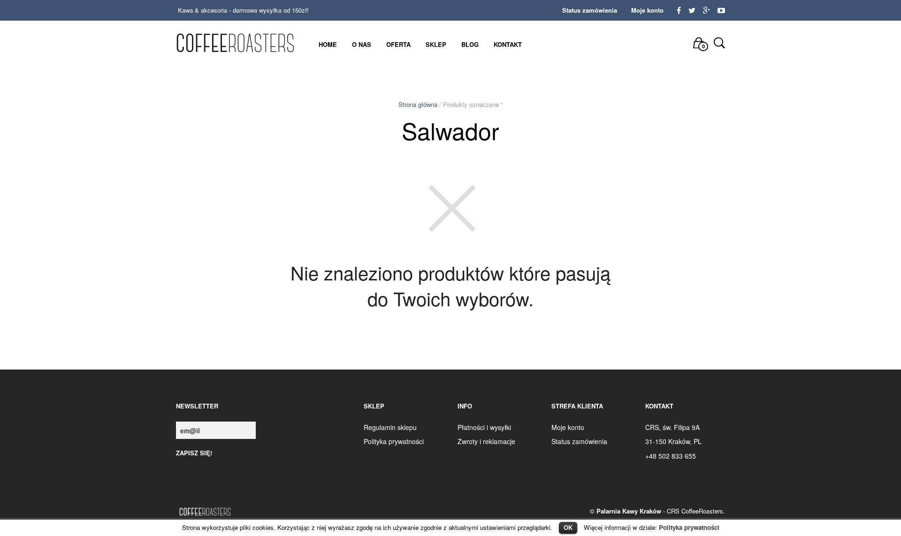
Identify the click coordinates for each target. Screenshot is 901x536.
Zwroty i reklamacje (486, 441)
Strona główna (417, 104)
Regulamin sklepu (390, 427)
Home (328, 44)
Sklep (436, 44)
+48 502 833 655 (670, 456)
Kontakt (508, 44)
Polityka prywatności (689, 527)
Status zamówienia (589, 10)
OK (568, 527)
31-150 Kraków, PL (673, 441)
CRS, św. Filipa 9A (672, 427)
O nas (361, 44)
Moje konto (647, 10)
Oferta (398, 44)
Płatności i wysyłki (484, 427)
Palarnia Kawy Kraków (628, 510)
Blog (470, 44)
